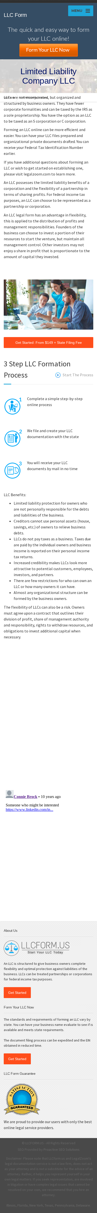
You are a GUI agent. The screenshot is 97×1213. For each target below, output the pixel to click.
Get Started (17, 993)
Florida (22, 1205)
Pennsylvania (64, 1205)
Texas (49, 1205)
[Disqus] (48, 721)
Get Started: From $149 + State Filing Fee (48, 343)
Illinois (11, 1205)
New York (36, 1205)
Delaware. (83, 1205)
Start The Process (78, 374)
